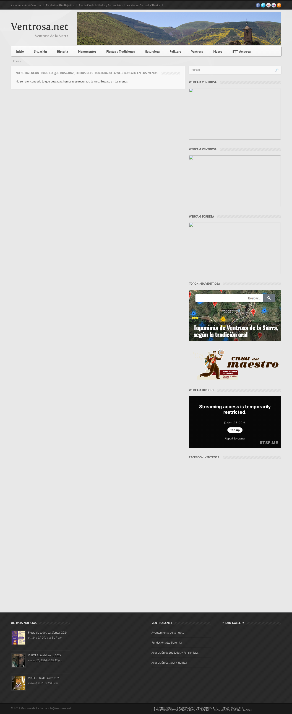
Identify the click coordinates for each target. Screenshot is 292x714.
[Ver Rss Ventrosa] (279, 6)
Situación (40, 52)
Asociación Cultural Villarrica (143, 5)
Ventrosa (197, 52)
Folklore (175, 52)
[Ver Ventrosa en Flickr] (273, 6)
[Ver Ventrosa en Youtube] (268, 6)
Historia (62, 52)
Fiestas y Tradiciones (120, 52)
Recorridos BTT (232, 707)
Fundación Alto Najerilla (60, 5)
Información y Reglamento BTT (197, 707)
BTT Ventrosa (241, 52)
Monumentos (87, 52)
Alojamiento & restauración (233, 710)
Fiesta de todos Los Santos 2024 (48, 632)
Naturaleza (152, 52)
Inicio (20, 52)
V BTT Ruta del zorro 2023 (44, 678)
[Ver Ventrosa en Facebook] (258, 6)
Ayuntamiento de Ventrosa (26, 5)
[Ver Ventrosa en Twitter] (263, 6)
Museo (217, 52)
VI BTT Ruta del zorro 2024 (44, 655)
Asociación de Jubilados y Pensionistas (101, 5)
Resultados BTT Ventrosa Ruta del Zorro (181, 710)
